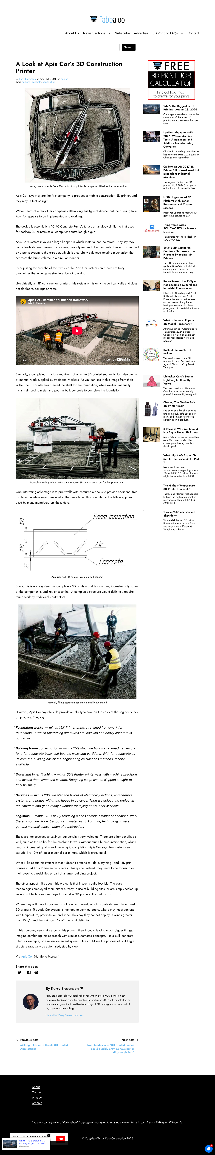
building (26, 82)
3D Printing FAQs (165, 33)
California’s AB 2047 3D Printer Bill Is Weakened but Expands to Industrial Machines (181, 172)
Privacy (37, 1097)
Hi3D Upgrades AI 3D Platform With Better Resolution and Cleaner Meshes (178, 202)
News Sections (94, 33)
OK (61, 1139)
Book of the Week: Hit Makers (177, 351)
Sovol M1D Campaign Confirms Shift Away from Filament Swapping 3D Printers (179, 253)
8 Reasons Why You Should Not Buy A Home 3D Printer (180, 430)
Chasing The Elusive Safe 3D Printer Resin (179, 404)
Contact (193, 33)
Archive (37, 1103)
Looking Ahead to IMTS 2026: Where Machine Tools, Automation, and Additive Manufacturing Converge (178, 139)
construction (48, 82)
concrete (36, 82)
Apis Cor (27, 956)
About (36, 1087)
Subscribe (122, 33)
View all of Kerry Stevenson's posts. (65, 1015)
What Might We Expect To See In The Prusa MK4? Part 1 (181, 458)
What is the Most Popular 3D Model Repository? (179, 322)
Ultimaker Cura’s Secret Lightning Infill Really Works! (178, 380)
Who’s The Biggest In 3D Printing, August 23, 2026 (180, 108)
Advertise (141, 33)
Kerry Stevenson (27, 79)
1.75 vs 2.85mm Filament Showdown (179, 513)
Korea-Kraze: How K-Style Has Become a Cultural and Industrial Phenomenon (180, 284)
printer (64, 79)
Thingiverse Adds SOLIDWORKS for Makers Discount (179, 228)
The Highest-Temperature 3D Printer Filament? (179, 487)
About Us (72, 33)
